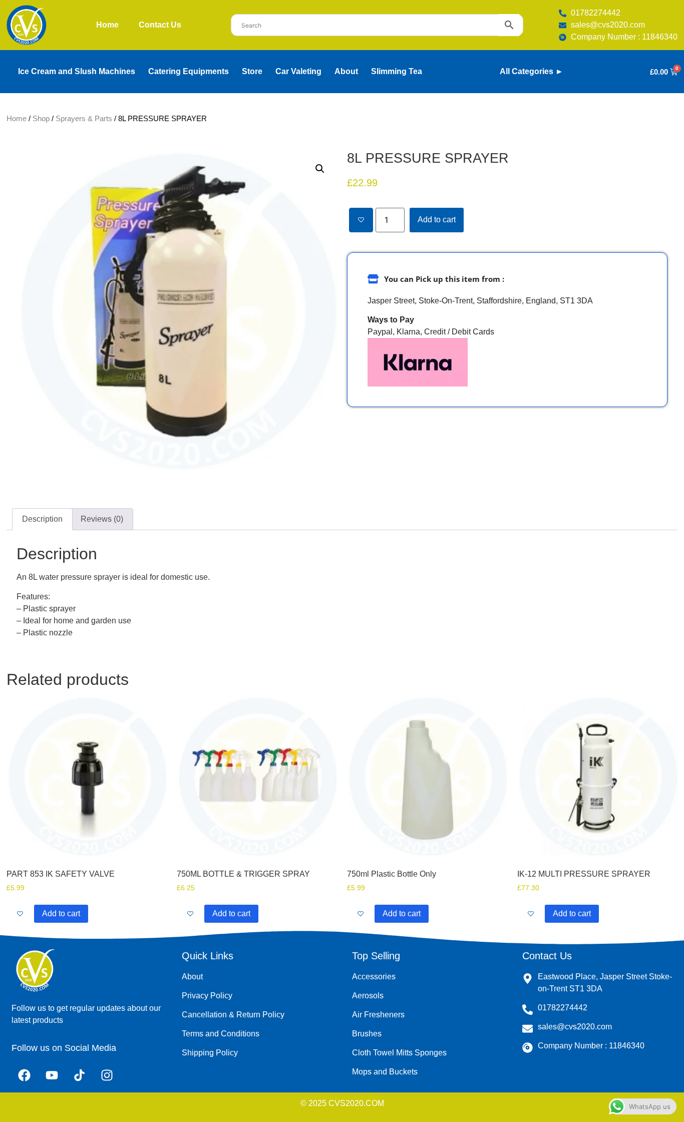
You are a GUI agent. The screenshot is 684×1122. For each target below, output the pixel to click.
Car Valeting (298, 71)
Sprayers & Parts (84, 119)
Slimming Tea (396, 71)
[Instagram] (106, 1074)
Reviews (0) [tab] (102, 519)
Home (107, 25)
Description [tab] (42, 519)
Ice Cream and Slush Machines (76, 71)
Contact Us (160, 25)
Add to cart (437, 219)
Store (252, 71)
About (346, 71)
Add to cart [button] (61, 913)
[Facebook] (24, 1074)
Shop (41, 119)
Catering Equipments (188, 71)
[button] (320, 169)
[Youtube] (51, 1074)
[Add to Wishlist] (361, 220)
